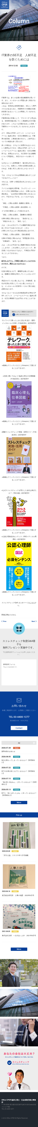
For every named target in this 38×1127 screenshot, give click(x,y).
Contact (19, 728)
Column (23, 66)
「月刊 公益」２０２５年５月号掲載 (15, 855)
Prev (4, 621)
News (16, 748)
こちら (32, 602)
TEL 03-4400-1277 (19, 716)
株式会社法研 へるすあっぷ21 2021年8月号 (19, 935)
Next (33, 621)
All (19, 743)
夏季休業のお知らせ (8, 751)
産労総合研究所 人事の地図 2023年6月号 (18, 895)
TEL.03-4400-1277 (8, 1109)
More (19, 802)
